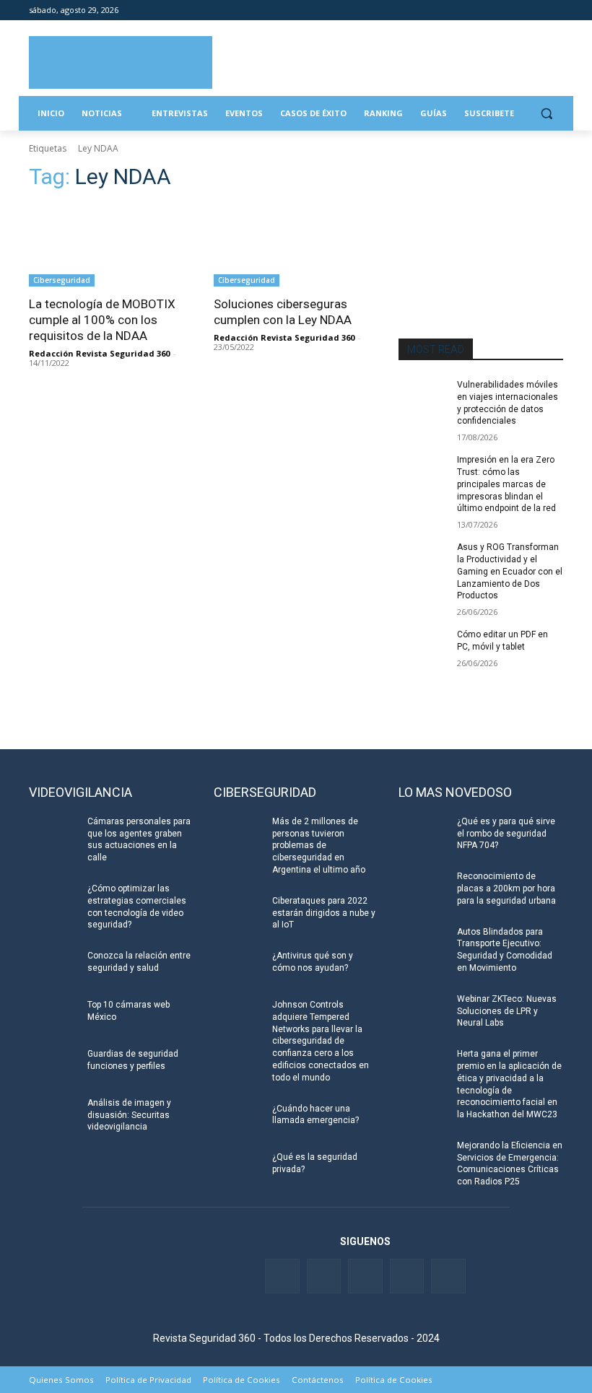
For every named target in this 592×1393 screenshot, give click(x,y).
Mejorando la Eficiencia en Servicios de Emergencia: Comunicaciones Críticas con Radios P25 (509, 1163)
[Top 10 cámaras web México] (53, 1016)
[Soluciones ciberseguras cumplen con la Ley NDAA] (296, 245)
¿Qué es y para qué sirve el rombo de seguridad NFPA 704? (506, 833)
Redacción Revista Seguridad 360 (99, 353)
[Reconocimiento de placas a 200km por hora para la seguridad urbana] (423, 887)
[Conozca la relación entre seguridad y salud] (53, 967)
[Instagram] (555, 10)
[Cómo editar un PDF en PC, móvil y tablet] (423, 646)
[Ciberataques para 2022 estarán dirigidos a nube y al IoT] (238, 912)
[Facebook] (474, 10)
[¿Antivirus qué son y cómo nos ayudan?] (238, 967)
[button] (546, 114)
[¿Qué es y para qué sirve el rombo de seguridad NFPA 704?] (423, 833)
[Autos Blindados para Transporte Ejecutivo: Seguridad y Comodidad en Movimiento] (423, 943)
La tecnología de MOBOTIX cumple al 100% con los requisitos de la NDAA (102, 320)
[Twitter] (495, 10)
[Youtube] (534, 10)
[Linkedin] (515, 10)
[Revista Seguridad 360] (120, 62)
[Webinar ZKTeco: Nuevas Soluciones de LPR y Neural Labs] (423, 1010)
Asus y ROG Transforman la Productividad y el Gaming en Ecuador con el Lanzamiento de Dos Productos (509, 571)
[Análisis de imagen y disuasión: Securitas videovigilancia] (53, 1114)
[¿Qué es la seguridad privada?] (238, 1168)
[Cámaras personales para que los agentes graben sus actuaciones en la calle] (53, 833)
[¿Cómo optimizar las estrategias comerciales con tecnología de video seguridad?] (53, 900)
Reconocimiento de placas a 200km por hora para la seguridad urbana (506, 888)
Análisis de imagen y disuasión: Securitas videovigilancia (129, 1115)
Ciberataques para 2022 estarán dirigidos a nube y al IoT (323, 913)
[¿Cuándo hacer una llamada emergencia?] (238, 1120)
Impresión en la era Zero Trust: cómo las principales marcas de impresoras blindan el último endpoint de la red (506, 484)
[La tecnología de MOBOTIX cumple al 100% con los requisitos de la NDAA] (111, 245)
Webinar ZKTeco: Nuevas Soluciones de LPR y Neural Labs (507, 1011)
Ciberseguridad (61, 280)
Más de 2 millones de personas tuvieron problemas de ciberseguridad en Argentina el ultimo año (318, 845)
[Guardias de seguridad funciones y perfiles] (53, 1065)
